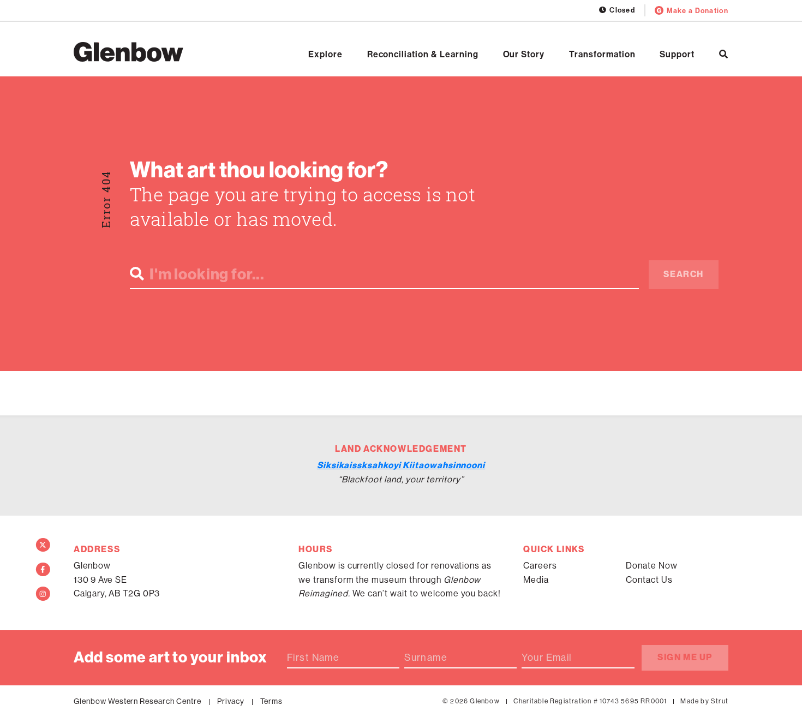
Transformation (602, 54)
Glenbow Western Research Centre (137, 701)
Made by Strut (704, 701)
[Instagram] (43, 594)
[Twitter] (43, 545)
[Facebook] (43, 570)
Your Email (547, 657)
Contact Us (649, 580)
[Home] (128, 52)
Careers (540, 565)
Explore (325, 54)
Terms (271, 701)
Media (536, 580)
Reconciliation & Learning (422, 54)
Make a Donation (697, 11)
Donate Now (652, 565)
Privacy (230, 701)
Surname (425, 657)
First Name (313, 657)
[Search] (723, 54)
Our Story (524, 54)
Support (677, 54)
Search (683, 274)
